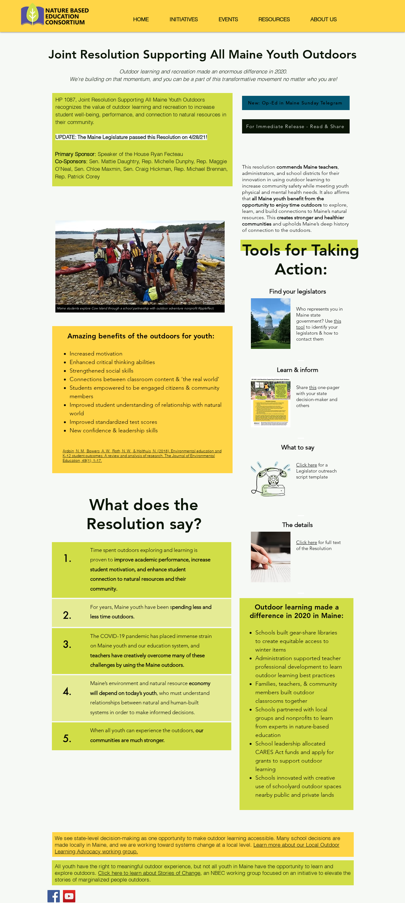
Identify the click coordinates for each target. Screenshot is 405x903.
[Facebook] (53, 896)
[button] (183, 19)
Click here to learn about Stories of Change (149, 872)
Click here (306, 465)
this (312, 387)
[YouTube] (69, 896)
